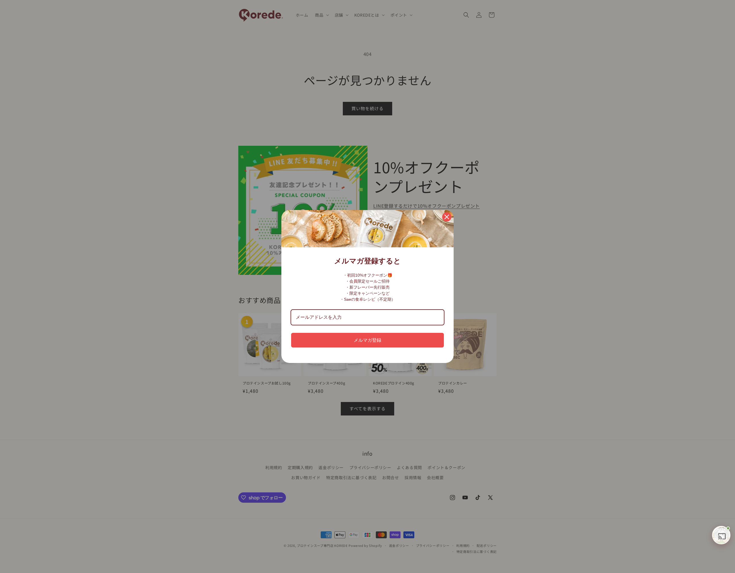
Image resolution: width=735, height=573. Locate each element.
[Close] (447, 217)
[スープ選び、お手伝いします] (721, 535)
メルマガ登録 (367, 340)
